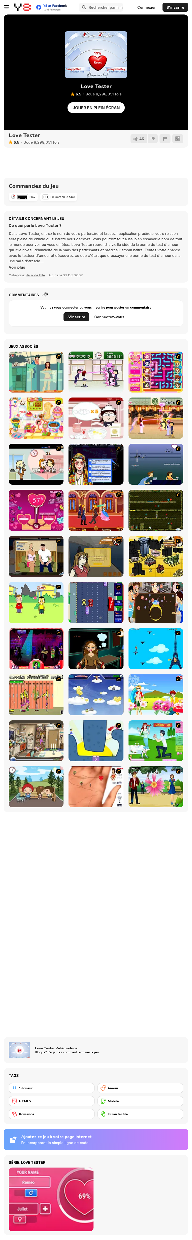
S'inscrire (175, 7)
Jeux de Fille (35, 275)
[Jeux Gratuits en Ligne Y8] (22, 7)
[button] (17, 267)
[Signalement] (165, 138)
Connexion (146, 7)
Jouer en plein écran (96, 107)
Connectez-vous (109, 317)
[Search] (83, 7)
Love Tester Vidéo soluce (56, 1048)
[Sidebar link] (7, 7)
